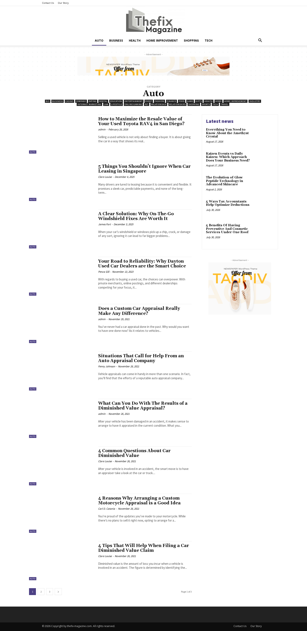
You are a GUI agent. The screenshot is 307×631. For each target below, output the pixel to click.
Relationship (158, 104)
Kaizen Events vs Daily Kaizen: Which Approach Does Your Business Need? (228, 157)
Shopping (191, 40)
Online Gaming (133, 104)
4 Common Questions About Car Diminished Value (134, 453)
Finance (171, 101)
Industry (254, 101)
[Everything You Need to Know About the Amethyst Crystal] (265, 136)
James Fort (104, 224)
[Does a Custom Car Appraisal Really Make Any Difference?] (61, 323)
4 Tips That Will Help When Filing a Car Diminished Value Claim (143, 548)
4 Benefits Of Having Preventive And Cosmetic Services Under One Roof (227, 228)
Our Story (63, 2)
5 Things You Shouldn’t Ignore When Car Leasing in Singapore (144, 169)
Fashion (159, 101)
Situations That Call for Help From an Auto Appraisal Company (141, 358)
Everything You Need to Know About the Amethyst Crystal (227, 133)
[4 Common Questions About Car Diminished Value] (61, 465)
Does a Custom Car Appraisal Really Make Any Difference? (139, 311)
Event (148, 101)
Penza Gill (103, 272)
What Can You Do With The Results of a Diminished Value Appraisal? (143, 406)
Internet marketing (89, 104)
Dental (103, 101)
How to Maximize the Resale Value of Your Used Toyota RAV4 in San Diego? (141, 121)
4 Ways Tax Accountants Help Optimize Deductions (227, 203)
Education (116, 101)
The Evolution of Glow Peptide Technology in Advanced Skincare (224, 181)
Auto (99, 40)
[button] (260, 41)
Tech (208, 40)
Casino (69, 101)
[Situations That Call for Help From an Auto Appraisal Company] (61, 371)
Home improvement (162, 40)
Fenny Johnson (106, 366)
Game (190, 101)
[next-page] (58, 591)
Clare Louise (105, 177)
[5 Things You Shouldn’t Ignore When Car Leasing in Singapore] (61, 181)
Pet (146, 104)
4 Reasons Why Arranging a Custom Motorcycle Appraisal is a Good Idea (139, 501)
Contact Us (48, 2)
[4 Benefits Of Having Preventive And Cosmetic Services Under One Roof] (265, 232)
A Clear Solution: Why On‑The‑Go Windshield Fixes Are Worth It (136, 216)
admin (101, 129)
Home (218, 101)
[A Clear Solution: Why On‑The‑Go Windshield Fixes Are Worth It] (61, 228)
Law (106, 104)
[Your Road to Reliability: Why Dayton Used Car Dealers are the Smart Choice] (61, 276)
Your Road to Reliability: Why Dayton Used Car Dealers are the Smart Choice (142, 264)
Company (81, 101)
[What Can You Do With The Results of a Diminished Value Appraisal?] (61, 418)
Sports (206, 104)
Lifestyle (116, 104)
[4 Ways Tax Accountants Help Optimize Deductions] (265, 208)
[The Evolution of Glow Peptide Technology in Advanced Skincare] (265, 184)
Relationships (177, 104)
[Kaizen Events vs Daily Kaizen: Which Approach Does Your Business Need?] (265, 160)
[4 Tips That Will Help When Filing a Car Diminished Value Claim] (61, 560)
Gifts (199, 101)
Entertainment (134, 101)
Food (181, 101)
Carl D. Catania (106, 508)
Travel (224, 104)
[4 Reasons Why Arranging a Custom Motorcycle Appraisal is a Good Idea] (61, 513)
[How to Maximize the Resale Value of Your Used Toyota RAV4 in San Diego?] (61, 134)
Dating (92, 101)
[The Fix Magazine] (153, 21)
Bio (47, 101)
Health (135, 40)
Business (116, 40)
